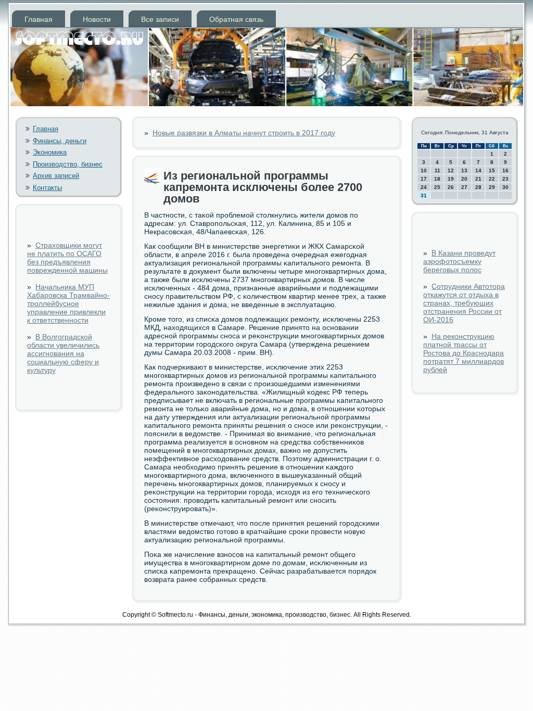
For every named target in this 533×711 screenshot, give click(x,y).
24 (424, 187)
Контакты (47, 188)
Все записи (160, 19)
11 (437, 170)
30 (505, 187)
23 (505, 179)
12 (451, 170)
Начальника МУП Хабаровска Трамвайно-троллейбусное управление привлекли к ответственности (68, 303)
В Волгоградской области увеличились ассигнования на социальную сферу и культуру (63, 353)
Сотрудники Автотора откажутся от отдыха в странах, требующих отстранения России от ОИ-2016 (464, 303)
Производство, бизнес (68, 164)
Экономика (50, 152)
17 (424, 179)
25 (437, 187)
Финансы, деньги (59, 141)
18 (437, 179)
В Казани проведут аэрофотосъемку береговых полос (459, 261)
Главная (38, 19)
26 (451, 187)
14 (478, 170)
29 (492, 187)
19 (451, 179)
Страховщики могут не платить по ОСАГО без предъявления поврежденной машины (67, 257)
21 (478, 179)
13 (464, 170)
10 (424, 170)
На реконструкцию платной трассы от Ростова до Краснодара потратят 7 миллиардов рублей (463, 353)
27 (464, 187)
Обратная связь (236, 19)
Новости (97, 19)
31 (424, 195)
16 (505, 170)
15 (492, 170)
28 (478, 187)
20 (464, 179)
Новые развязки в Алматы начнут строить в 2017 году (244, 133)
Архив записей (56, 176)
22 (492, 179)
